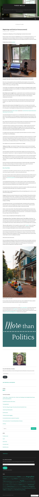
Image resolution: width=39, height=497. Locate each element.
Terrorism (29, 488)
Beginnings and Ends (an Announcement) (15, 29)
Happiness (11, 482)
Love (20, 484)
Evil (12, 481)
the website (15, 308)
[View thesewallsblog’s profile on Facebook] (3, 390)
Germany (33, 481)
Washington (10, 489)
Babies (19, 476)
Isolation (27, 225)
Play (14, 486)
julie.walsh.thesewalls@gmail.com (11, 311)
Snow (13, 488)
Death (26, 478)
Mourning (4, 486)
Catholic (5, 478)
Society (19, 488)
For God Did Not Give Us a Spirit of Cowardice (11, 418)
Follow (5, 377)
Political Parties (17, 486)
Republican (8, 488)
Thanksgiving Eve (6, 404)
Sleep (11, 488)
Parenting (11, 486)
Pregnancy (32, 486)
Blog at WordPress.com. (8, 495)
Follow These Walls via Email (9, 368)
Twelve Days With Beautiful (7, 409)
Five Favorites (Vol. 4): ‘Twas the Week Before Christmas (12, 420)
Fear (25, 481)
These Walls (19, 5)
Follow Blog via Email (7, 459)
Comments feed (5, 444)
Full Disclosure (5, 412)
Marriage (23, 484)
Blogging (28, 476)
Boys (32, 476)
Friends (27, 481)
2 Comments (12, 31)
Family (22, 481)
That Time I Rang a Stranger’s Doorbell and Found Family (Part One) (14, 407)
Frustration (30, 481)
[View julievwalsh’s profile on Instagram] (4, 390)
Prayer (27, 486)
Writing (24, 489)
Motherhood (31, 484)
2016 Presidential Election (8, 476)
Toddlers (4, 489)
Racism (4, 488)
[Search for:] (19, 428)
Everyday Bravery (9, 481)
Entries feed (5, 441)
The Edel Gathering (33, 488)
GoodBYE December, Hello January (9, 401)
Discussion (28, 478)
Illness (8, 484)
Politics (24, 486)
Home (20, 482)
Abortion (15, 476)
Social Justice (15, 488)
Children (16, 478)
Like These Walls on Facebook (9, 382)
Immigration (11, 484)
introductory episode (10, 177)
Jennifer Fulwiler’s (15, 110)
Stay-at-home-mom (22, 488)
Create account (5, 435)
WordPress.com (5, 447)
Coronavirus (23, 478)
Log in (4, 438)
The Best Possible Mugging (7, 415)
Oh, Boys (4, 423)
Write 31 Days (19, 489)
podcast (13, 42)
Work (16, 489)
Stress (26, 488)
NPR (8, 486)
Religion (6, 488)
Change (12, 478)
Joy (16, 484)
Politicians (21, 486)
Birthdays (24, 476)
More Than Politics (6, 167)
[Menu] (2, 18)
